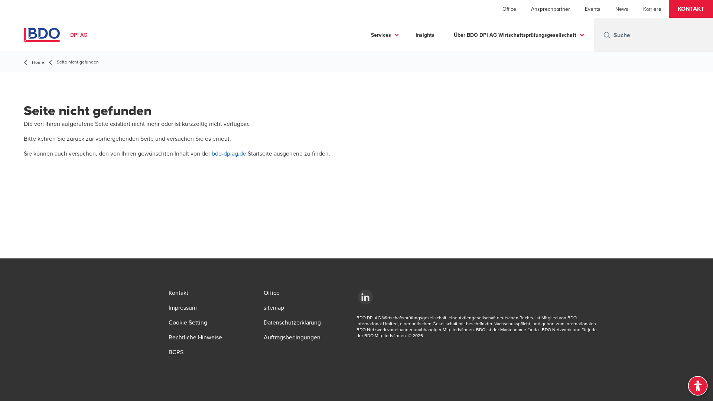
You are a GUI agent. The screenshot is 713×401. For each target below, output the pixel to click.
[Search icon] (607, 35)
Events (592, 9)
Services (381, 35)
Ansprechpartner (550, 9)
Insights (425, 35)
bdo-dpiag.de (230, 153)
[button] (691, 9)
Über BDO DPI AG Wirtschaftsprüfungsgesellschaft (515, 35)
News (621, 9)
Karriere (652, 9)
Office (509, 9)
